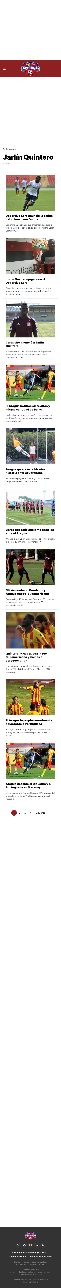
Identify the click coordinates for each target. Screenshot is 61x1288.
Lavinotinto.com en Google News (29, 1252)
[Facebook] (24, 1245)
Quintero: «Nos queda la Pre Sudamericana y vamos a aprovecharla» (26, 657)
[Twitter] (18, 1245)
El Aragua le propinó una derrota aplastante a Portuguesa (29, 722)
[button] (4, 69)
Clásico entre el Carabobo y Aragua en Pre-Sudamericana (27, 592)
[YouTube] (36, 1245)
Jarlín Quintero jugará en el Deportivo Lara (25, 280)
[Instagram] (30, 1245)
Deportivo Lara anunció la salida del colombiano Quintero (29, 217)
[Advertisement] (30, 30)
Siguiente (40, 813)
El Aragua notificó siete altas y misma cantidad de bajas (28, 407)
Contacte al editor (18, 1256)
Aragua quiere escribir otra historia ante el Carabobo (25, 471)
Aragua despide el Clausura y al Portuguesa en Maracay (28, 785)
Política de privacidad (41, 1256)
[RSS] (42, 1245)
